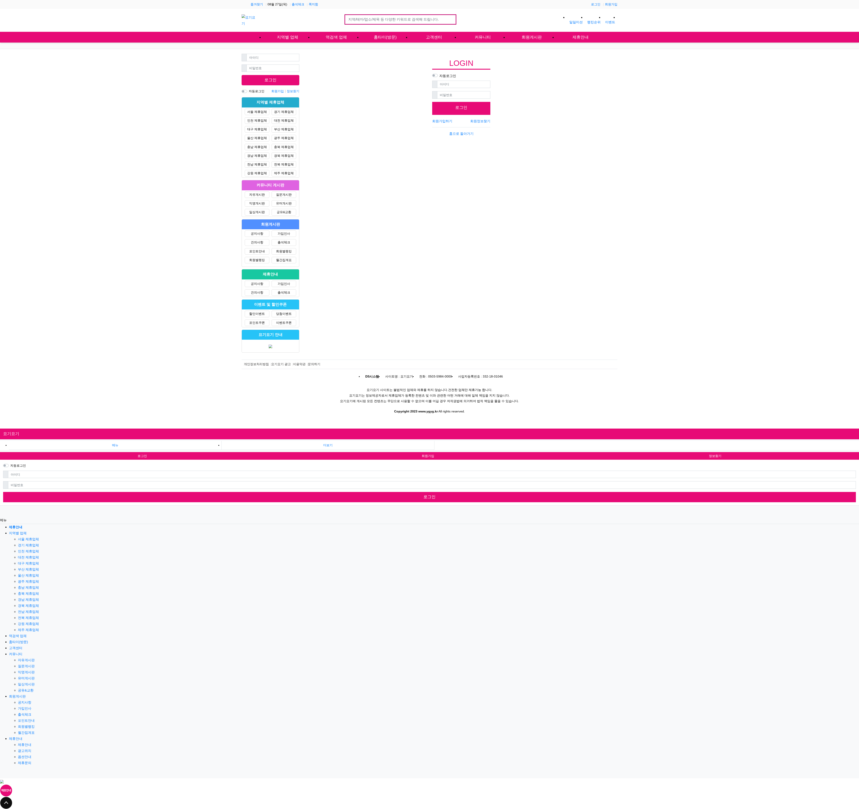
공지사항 (257, 233)
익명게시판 (257, 203)
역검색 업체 (18, 636)
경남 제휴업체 (257, 155)
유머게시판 (284, 203)
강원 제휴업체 (257, 173)
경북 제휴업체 (284, 155)
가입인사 (284, 233)
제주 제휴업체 (284, 173)
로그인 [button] (142, 456)
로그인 (595, 4)
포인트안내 (257, 251)
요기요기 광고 (281, 364)
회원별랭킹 (284, 251)
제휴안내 (15, 738)
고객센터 (15, 648)
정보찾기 (293, 91)
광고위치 (24, 751)
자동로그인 (447, 76)
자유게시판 (257, 194)
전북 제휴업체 (284, 164)
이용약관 (299, 364)
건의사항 (257, 242)
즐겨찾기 (257, 4)
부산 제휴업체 (284, 129)
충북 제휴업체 (284, 147)
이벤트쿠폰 (284, 322)
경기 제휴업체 (284, 112)
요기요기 (11, 433)
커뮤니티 (15, 654)
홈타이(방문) (18, 642)
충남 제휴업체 (257, 147)
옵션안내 (24, 757)
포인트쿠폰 (257, 322)
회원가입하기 (442, 121)
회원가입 (611, 4)
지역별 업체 (18, 533)
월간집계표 (284, 260)
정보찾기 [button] (715, 456)
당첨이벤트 (284, 313)
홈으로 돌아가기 (461, 133)
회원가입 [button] (428, 456)
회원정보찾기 (480, 121)
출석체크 (298, 4)
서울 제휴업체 (257, 112)
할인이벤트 (257, 313)
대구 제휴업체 (257, 129)
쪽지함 (313, 4)
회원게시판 (17, 696)
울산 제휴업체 (257, 138)
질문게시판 (284, 194)
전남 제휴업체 (257, 164)
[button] (328, 445)
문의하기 (314, 364)
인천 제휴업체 (257, 120)
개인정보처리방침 (256, 364)
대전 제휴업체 (284, 120)
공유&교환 (284, 212)
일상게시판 (257, 212)
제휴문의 (24, 763)
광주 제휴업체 (284, 138)
